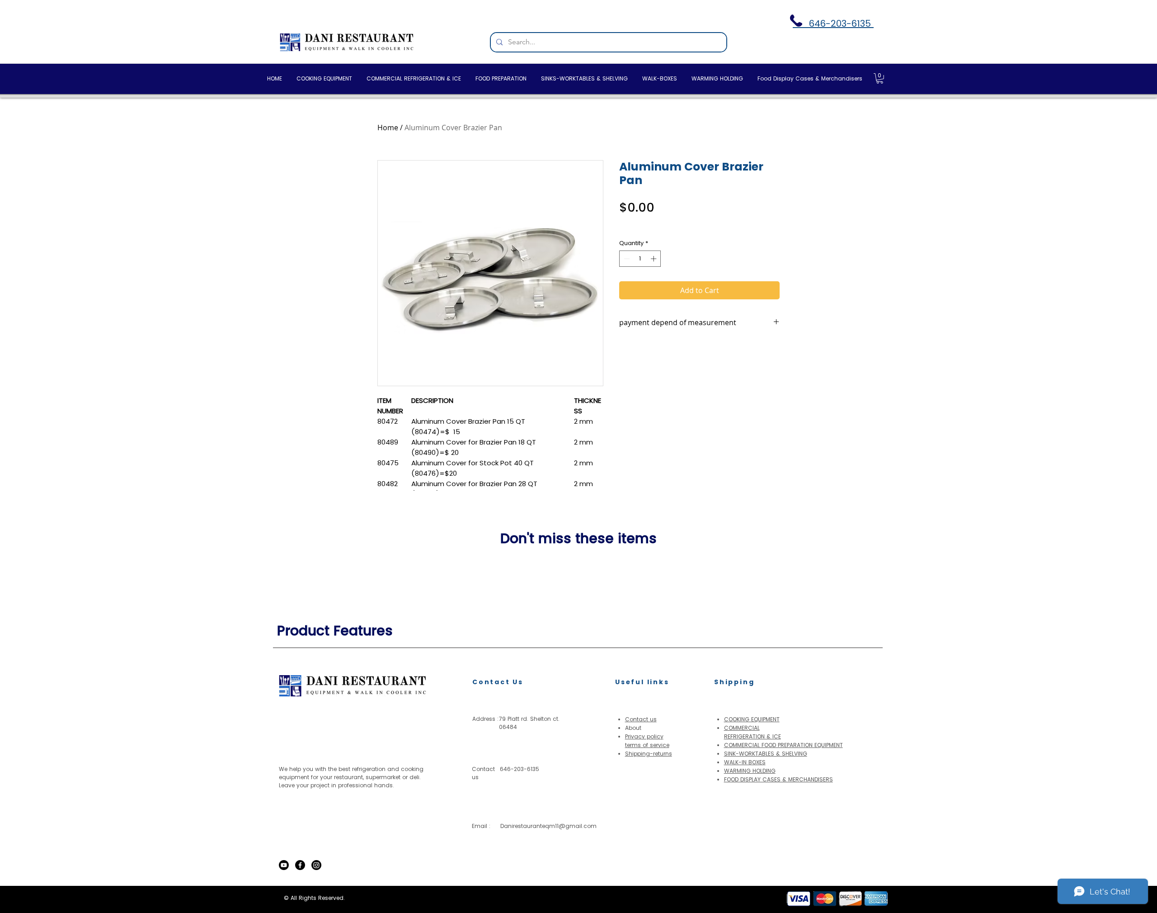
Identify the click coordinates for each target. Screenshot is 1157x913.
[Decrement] (626, 258)
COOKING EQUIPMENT (752, 719)
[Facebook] (300, 865)
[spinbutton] (640, 258)
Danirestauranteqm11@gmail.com (548, 826)
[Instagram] (316, 865)
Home (387, 127)
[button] (880, 78)
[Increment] (654, 258)
